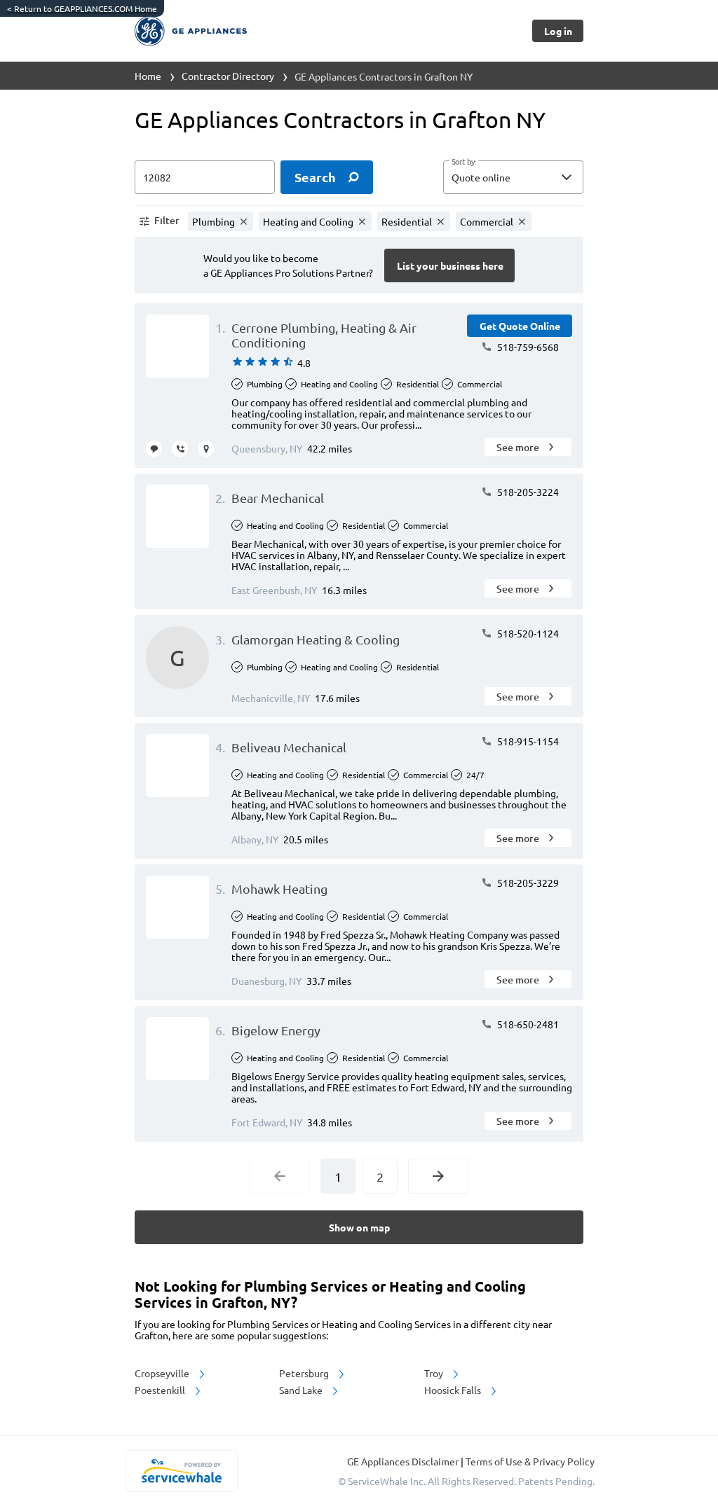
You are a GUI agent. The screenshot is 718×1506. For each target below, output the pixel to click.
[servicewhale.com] (181, 1471)
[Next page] (438, 1176)
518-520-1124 (527, 633)
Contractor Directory (228, 75)
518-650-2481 (527, 1024)
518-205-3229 (527, 882)
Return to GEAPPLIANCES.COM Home (82, 8)
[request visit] (206, 449)
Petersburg (305, 1373)
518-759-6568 (527, 346)
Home (148, 75)
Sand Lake (302, 1389)
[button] (513, 177)
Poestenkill (161, 1389)
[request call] (180, 449)
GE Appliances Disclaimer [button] (404, 1461)
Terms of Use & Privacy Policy (530, 1461)
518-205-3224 (527, 491)
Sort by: (464, 162)
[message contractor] (154, 449)
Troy (434, 1373)
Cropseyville (163, 1373)
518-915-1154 (527, 741)
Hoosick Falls (453, 1389)
